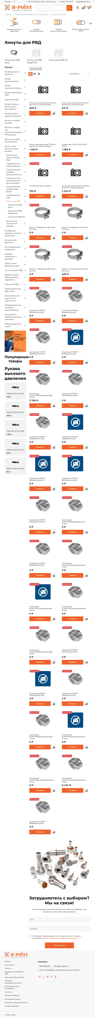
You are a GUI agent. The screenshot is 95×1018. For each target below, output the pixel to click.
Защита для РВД (12, 100)
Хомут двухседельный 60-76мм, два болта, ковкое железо (42, 104)
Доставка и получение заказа (16, 1002)
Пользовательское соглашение (12, 987)
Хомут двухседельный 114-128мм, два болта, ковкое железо (75, 187)
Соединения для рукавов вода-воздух (13, 189)
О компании (9, 965)
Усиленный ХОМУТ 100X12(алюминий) (70, 394)
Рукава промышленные (36, 30)
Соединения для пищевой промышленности (14, 172)
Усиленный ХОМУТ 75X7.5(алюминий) (70, 651)
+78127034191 (44, 966)
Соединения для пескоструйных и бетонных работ (13, 180)
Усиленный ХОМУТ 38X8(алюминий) (37, 822)
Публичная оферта (12, 995)
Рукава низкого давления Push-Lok (13, 115)
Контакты (8, 992)
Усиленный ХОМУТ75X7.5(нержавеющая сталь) (74, 608)
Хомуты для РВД (13, 201)
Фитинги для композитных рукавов (11, 223)
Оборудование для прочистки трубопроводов (13, 307)
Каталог (8, 2)
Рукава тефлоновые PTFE (80, 30)
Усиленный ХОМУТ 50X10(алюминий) (37, 694)
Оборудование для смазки (13, 325)
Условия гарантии (12, 1006)
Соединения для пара (13, 196)
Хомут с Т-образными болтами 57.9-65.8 (42, 228)
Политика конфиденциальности (13, 982)
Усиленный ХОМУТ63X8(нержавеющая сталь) (40, 652)
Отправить (59, 945)
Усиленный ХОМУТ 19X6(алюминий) (70, 694)
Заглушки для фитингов (10, 241)
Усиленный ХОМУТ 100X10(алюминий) (37, 353)
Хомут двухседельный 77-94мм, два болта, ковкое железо (42, 145)
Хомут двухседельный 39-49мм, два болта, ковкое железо (75, 104)
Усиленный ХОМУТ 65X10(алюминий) (37, 564)
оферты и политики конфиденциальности (60, 938)
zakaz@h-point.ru (83, 2)
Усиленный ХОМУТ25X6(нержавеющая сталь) (73, 565)
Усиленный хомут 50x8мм (40, 186)
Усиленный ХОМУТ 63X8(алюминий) (70, 353)
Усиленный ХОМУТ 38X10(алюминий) (70, 479)
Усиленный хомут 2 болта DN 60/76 (74, 145)
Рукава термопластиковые (58, 30)
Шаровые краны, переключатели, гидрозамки (12, 277)
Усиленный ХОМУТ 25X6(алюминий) (37, 479)
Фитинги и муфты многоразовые (12, 140)
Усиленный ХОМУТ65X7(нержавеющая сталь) (73, 737)
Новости (8, 968)
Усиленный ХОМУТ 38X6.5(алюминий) (37, 521)
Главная (8, 14)
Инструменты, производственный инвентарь (13, 316)
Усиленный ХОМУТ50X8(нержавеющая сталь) (40, 737)
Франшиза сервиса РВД (14, 977)
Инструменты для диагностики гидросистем (12, 298)
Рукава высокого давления (14, 30)
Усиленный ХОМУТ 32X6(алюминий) (70, 311)
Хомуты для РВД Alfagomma (15, 212)
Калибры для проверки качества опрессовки (13, 233)
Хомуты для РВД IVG (16, 217)
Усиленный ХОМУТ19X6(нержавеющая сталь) (40, 608)
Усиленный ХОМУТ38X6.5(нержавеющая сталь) (41, 780)
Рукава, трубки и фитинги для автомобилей (12, 106)
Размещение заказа (13, 999)
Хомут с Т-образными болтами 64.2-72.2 (75, 270)
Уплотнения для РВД (13, 270)
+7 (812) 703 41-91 (66, 2)
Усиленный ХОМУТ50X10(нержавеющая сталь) (74, 780)
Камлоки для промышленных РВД (13, 157)
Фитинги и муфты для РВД (12, 121)
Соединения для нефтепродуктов (13, 165)
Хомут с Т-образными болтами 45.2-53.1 (42, 270)
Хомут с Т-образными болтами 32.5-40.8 (75, 228)
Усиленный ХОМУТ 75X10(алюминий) (37, 311)
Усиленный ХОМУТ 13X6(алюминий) (70, 438)
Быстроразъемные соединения (13, 248)
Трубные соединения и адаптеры (11, 256)
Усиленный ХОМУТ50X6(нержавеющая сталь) (40, 395)
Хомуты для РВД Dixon (15, 206)
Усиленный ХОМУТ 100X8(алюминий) (37, 438)
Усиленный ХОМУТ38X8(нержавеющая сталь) (73, 522)
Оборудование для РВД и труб (13, 290)
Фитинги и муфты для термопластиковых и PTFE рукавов (14, 131)
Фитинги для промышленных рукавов (31, 14)
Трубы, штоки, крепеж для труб (12, 264)
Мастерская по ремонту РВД (14, 973)
